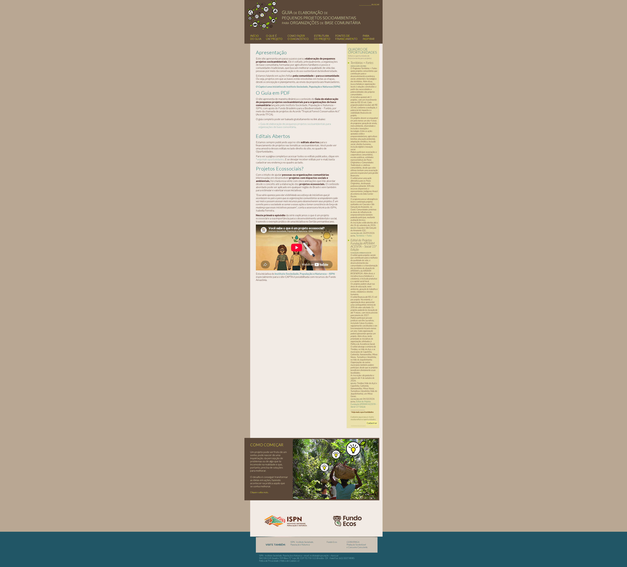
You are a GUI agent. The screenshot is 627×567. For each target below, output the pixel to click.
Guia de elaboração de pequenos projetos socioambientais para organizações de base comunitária (294, 125)
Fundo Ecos (332, 542)
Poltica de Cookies (288, 560)
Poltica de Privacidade (269, 560)
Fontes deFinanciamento (346, 37)
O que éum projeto (274, 37)
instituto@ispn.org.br (319, 555)
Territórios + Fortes (364, 235)
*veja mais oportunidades (270, 159)
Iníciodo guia (255, 37)
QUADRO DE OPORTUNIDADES (362, 50)
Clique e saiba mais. (259, 492)
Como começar (266, 444)
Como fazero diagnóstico (298, 37)
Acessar (334, 555)
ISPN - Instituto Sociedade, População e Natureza (302, 543)
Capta (263, 15)
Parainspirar (368, 37)
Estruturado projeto (322, 37)
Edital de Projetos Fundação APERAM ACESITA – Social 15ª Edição (364, 404)
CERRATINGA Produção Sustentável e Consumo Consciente (357, 545)
